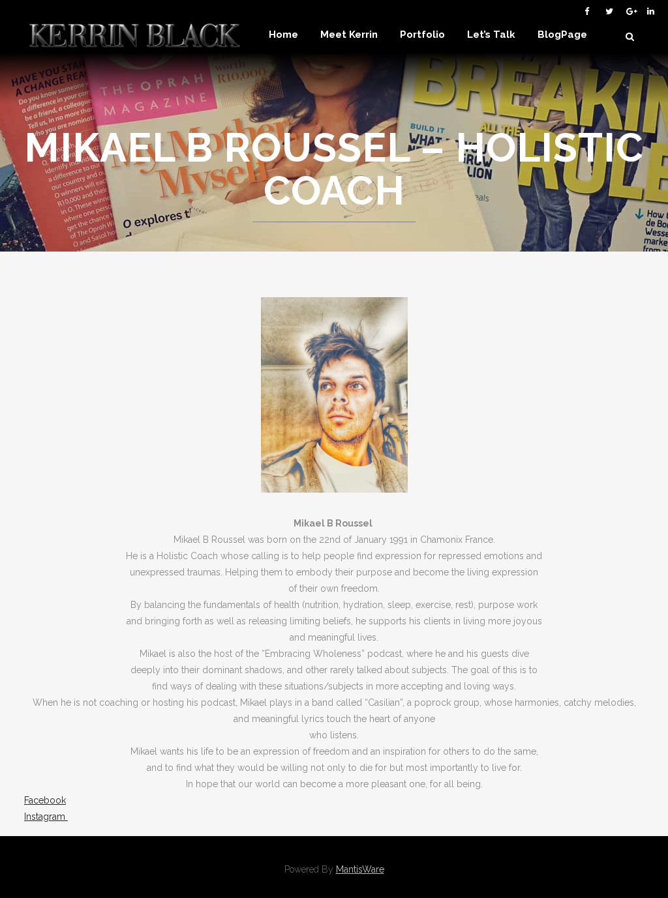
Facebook (45, 800)
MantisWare (360, 869)
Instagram (46, 816)
